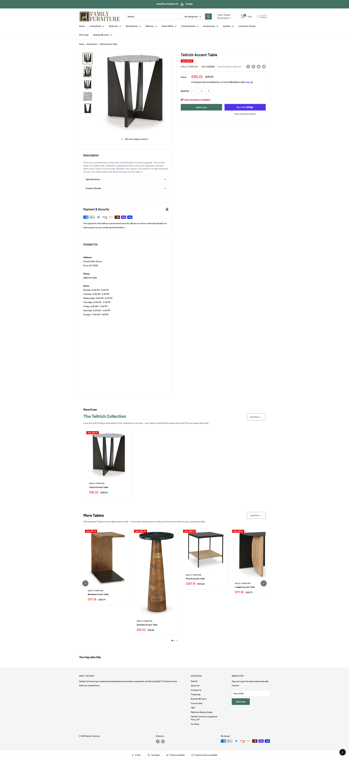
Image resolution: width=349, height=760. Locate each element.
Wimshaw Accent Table (98, 594)
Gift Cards (84, 34)
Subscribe (241, 701)
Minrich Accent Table (195, 578)
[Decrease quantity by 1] (194, 91)
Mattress (150, 26)
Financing (195, 694)
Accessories (209, 26)
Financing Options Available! (197, 99)
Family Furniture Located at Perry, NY (204, 718)
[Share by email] (264, 66)
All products (92, 44)
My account (223, 18)
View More (254, 417)
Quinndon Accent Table (147, 624)
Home (82, 26)
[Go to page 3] (176, 640)
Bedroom (113, 26)
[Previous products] (85, 583)
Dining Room (132, 26)
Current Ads (196, 703)
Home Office (168, 26)
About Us (195, 685)
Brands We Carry (101, 34)
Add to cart (201, 107)
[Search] (208, 17)
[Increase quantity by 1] (209, 91)
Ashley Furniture (189, 66)
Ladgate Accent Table (245, 587)
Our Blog (195, 724)
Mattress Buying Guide (201, 712)
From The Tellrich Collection (229, 66)
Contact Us (196, 690)
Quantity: (185, 90)
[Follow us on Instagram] (163, 741)
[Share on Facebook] (248, 66)
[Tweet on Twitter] (259, 66)
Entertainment (188, 26)
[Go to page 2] (174, 640)
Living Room (95, 26)
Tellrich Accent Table (98, 487)
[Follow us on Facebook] (158, 741)
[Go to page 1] (172, 640)
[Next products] (264, 583)
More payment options (245, 113)
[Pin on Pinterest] (253, 66)
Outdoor (227, 26)
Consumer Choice (247, 26)
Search (194, 681)
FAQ (193, 707)
